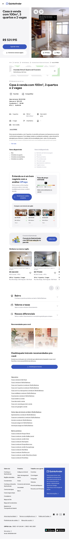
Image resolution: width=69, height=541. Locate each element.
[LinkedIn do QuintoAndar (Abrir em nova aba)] (64, 514)
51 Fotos (47, 52)
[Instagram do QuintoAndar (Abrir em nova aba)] (57, 514)
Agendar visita (14, 46)
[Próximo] (57, 288)
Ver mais (13, 143)
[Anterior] (51, 288)
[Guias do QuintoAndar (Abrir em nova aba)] (61, 514)
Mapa (58, 52)
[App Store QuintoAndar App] (60, 530)
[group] (20, 266)
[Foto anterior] (12, 259)
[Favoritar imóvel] (41, 11)
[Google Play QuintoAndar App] (50, 530)
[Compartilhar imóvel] (35, 11)
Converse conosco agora (15, 52)
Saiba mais (52, 239)
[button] (34, 296)
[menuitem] (10, 63)
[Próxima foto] (29, 259)
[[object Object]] (55, 17)
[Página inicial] (14, 4)
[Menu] (3, 3)
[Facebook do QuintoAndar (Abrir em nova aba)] (54, 514)
